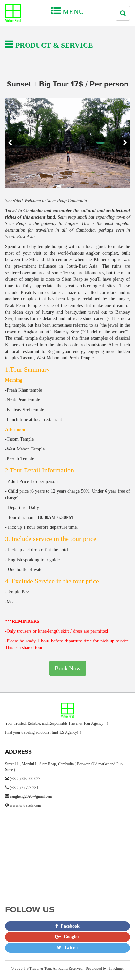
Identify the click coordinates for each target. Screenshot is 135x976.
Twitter (69, 947)
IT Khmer (116, 968)
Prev (10, 143)
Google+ (70, 936)
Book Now (68, 668)
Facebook (69, 926)
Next (125, 143)
